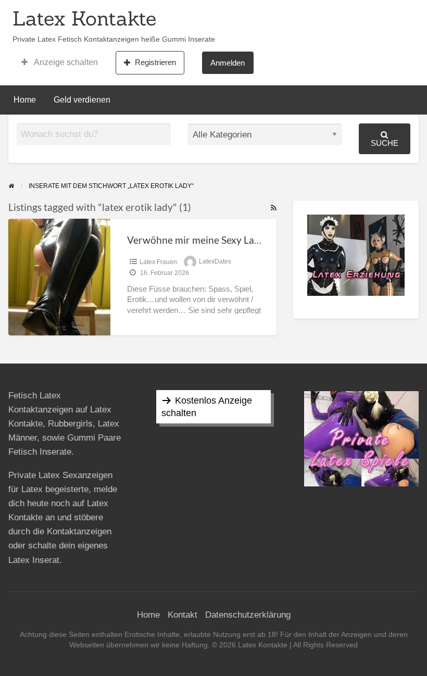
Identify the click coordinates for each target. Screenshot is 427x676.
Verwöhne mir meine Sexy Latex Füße (209, 240)
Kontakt (182, 615)
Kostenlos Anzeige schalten (206, 406)
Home (25, 99)
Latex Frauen (158, 262)
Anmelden (227, 62)
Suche (384, 143)
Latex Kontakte (84, 18)
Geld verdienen (82, 99)
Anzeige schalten (65, 62)
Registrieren (155, 62)
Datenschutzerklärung (248, 615)
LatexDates (215, 262)
